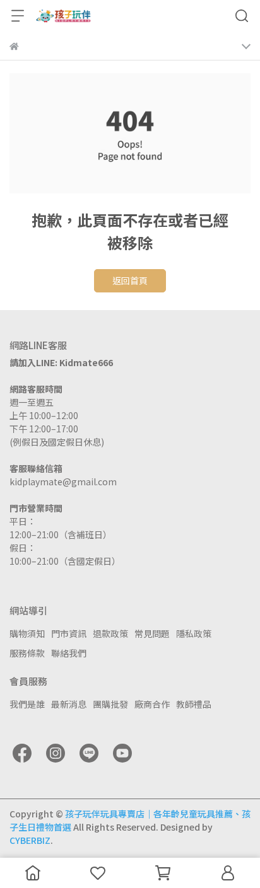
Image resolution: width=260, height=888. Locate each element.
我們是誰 (27, 704)
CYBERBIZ (29, 840)
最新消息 (68, 704)
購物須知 (27, 633)
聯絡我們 (68, 653)
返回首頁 (130, 280)
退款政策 (110, 633)
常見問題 (152, 633)
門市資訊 (68, 633)
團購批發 (110, 704)
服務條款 (27, 653)
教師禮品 (193, 704)
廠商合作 (152, 704)
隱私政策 (193, 633)
